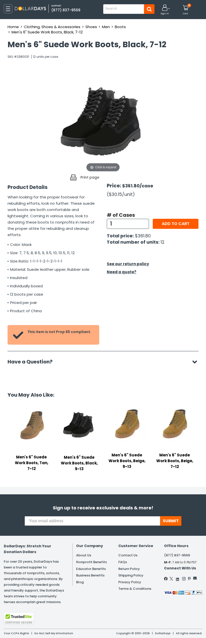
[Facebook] (166, 578)
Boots (120, 26)
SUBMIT (171, 521)
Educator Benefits (91, 568)
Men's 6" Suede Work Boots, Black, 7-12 (47, 32)
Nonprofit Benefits (91, 562)
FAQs (122, 562)
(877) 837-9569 (65, 10)
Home (13, 26)
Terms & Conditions (134, 588)
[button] (165, 10)
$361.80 (143, 236)
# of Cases (121, 215)
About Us (83, 555)
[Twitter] (171, 578)
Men (106, 26)
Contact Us (127, 555)
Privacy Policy (129, 582)
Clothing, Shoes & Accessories (52, 26)
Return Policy (129, 568)
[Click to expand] (103, 122)
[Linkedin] (178, 578)
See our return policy (128, 264)
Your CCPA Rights (16, 633)
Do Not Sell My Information (53, 633)
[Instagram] (184, 578)
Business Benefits (90, 575)
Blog (80, 582)
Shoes (91, 26)
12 (163, 242)
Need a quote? (121, 272)
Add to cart (175, 224)
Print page (89, 177)
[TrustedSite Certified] (19, 618)
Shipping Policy (130, 575)
